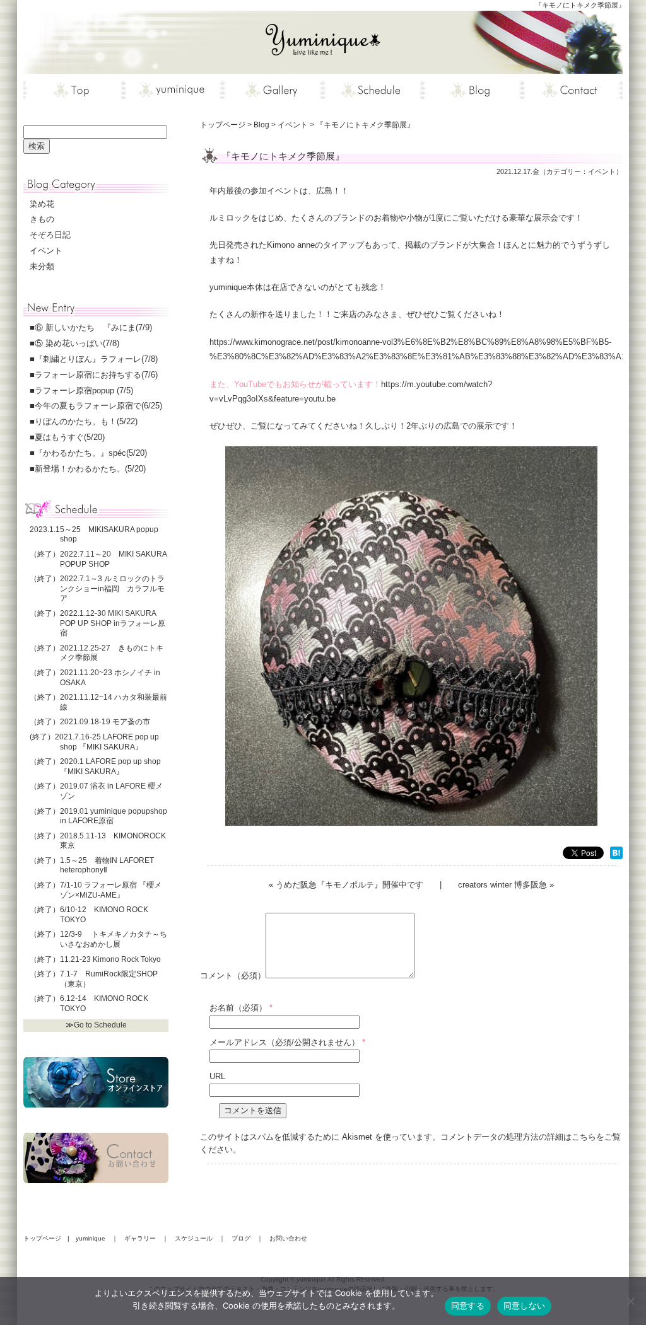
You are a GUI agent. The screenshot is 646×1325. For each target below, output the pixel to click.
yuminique (90, 1238)
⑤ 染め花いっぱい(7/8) (77, 343)
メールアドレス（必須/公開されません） (284, 1042)
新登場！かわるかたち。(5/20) (90, 468)
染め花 (42, 204)
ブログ (241, 1238)
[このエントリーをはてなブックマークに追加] (616, 854)
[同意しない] (630, 1301)
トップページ (42, 1238)
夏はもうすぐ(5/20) (70, 437)
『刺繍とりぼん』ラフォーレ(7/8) (96, 359)
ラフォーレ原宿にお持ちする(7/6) (96, 374)
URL (217, 1076)
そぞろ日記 (50, 235)
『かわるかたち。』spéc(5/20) (91, 453)
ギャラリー (140, 1238)
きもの (42, 219)
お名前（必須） (238, 1007)
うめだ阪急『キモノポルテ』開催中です (349, 884)
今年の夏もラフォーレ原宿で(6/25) (98, 405)
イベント (602, 171)
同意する (467, 1305)
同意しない (524, 1305)
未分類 (42, 266)
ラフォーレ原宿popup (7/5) (84, 390)
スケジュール (194, 1238)
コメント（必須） (233, 975)
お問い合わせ (288, 1238)
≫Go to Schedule (96, 1025)
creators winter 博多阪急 (502, 884)
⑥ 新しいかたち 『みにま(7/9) (93, 327)
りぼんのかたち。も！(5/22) (86, 421)
